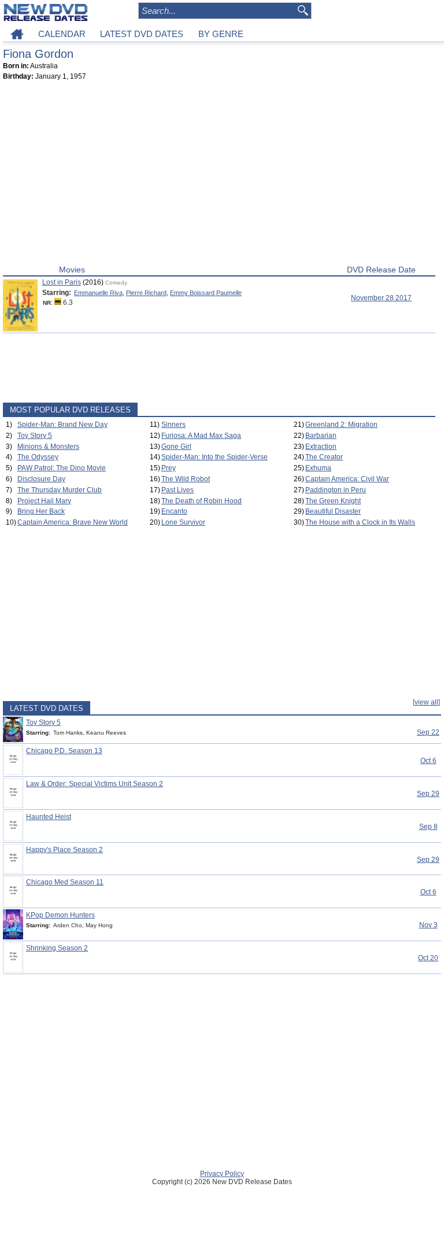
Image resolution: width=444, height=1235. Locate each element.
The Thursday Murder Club (59, 490)
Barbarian (320, 436)
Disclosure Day (41, 479)
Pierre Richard (146, 292)
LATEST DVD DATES (141, 34)
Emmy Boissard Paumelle (206, 292)
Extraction (320, 447)
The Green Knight (333, 501)
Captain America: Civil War (347, 479)
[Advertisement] (219, 175)
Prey (168, 468)
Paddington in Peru (335, 490)
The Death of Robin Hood (201, 501)
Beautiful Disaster (333, 511)
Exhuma (318, 468)
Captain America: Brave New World (72, 522)
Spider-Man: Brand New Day (62, 425)
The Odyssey (37, 457)
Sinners (173, 425)
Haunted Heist (48, 817)
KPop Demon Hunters (60, 915)
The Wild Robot (185, 479)
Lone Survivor (183, 522)
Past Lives (177, 490)
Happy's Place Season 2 (64, 850)
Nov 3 (428, 925)
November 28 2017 (381, 298)
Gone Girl (176, 447)
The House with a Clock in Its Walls (360, 522)
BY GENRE (220, 34)
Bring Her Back (41, 511)
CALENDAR (62, 34)
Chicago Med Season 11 (64, 882)
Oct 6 (428, 761)
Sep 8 (428, 827)
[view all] (426, 702)
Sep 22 (428, 732)
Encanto (174, 511)
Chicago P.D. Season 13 (64, 751)
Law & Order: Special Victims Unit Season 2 (94, 784)
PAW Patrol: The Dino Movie (61, 468)
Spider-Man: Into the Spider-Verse (214, 457)
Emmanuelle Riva (98, 292)
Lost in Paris (61, 282)
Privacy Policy (222, 1174)
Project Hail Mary (44, 501)
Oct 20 (428, 958)
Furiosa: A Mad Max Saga (201, 436)
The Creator (324, 457)
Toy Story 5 (34, 436)
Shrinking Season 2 (57, 948)
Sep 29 (428, 794)
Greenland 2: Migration (341, 425)
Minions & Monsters (48, 447)
